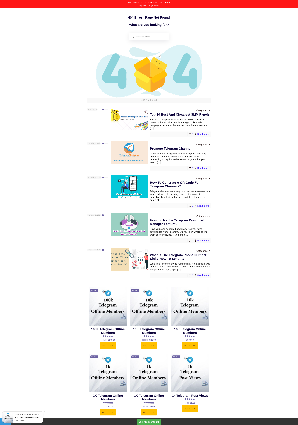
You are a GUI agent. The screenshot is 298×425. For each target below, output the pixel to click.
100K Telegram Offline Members (108, 331)
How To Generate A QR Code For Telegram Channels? (175, 184)
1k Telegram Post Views (190, 395)
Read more (203, 134)
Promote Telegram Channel (170, 148)
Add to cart (108, 345)
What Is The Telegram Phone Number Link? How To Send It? (178, 256)
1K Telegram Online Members (149, 397)
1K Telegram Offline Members (108, 397)
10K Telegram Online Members (190, 331)
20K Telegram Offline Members (27, 417)
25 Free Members (149, 421)
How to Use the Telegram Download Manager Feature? (177, 222)
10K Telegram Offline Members (149, 331)
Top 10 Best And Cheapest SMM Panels (180, 114)
